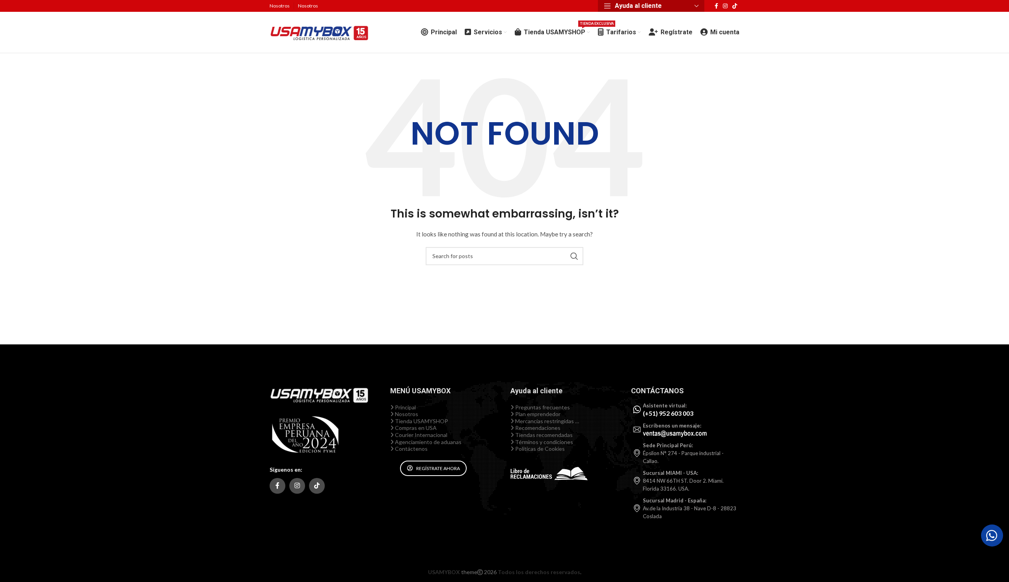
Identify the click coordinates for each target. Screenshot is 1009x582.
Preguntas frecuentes (542, 407)
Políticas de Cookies (539, 448)
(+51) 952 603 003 (668, 413)
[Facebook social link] (716, 6)
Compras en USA (415, 427)
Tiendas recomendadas (543, 434)
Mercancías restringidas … (546, 421)
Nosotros (406, 414)
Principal (405, 407)
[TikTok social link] (734, 6)
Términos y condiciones (543, 442)
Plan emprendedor (537, 414)
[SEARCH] (574, 256)
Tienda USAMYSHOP (421, 421)
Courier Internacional (420, 434)
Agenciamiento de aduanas (428, 442)
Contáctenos (411, 448)
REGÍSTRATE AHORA (438, 468)
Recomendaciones (537, 427)
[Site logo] (319, 31)
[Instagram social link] (725, 6)
